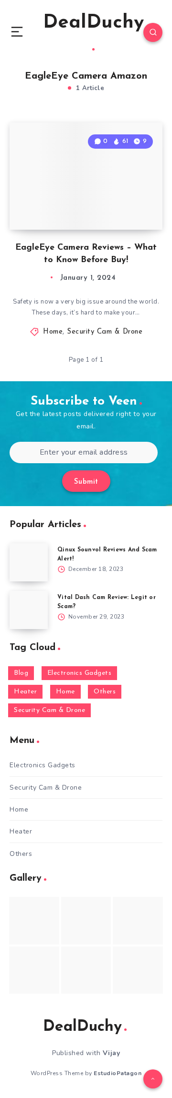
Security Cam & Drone (104, 332)
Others (105, 691)
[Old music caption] (138, 920)
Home (53, 332)
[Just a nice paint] (86, 970)
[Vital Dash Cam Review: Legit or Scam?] (29, 610)
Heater (25, 691)
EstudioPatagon (117, 1073)
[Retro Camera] (86, 920)
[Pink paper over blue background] (34, 920)
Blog (21, 673)
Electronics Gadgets (79, 673)
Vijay (111, 1052)
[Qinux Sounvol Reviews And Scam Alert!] (29, 562)
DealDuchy (93, 22)
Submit (86, 482)
